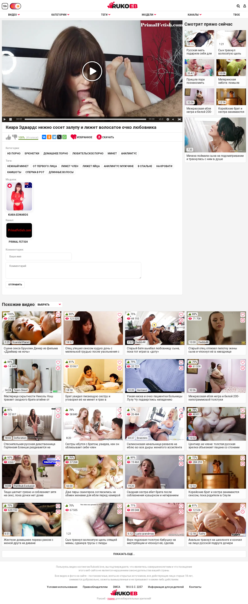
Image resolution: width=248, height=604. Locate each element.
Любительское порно (87, 153)
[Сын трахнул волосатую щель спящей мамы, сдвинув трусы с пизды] (231, 38)
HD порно (14, 153)
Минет (112, 153)
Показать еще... (124, 554)
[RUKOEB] (122, 5)
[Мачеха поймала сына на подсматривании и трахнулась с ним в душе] (215, 135)
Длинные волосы (61, 172)
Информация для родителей (166, 586)
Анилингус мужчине (119, 166)
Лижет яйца (91, 166)
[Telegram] (54, 137)
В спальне (145, 166)
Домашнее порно (55, 153)
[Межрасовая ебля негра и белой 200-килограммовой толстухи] (199, 96)
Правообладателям (95, 586)
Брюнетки (32, 153)
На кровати (164, 166)
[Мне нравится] (8, 137)
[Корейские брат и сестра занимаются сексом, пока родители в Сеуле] (231, 96)
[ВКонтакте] (44, 137)
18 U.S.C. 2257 (134, 586)
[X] (59, 137)
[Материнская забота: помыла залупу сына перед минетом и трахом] (231, 67)
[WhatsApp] (64, 137)
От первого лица (45, 166)
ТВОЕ (236, 14)
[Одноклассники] (49, 137)
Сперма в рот (34, 172)
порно (111, 598)
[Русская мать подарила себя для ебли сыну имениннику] (199, 38)
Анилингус (129, 153)
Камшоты (14, 172)
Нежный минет (18, 166)
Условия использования (62, 586)
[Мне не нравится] (14, 137)
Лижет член (69, 166)
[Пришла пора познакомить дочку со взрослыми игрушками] (199, 67)
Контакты (195, 586)
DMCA (116, 586)
